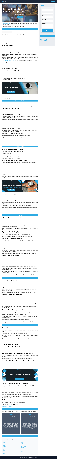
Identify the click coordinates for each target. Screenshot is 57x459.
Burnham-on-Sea (4, 406)
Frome (21, 450)
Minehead (21, 442)
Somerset (21, 451)
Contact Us (20, 278)
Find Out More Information (20, 146)
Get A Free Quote (20, 436)
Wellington (4, 446)
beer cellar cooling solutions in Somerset (9, 60)
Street (4, 445)
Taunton (8, 406)
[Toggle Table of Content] (10, 32)
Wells (3, 449)
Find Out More (20, 325)
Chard (4, 450)
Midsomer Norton (23, 446)
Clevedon (21, 443)
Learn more (20, 215)
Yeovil (4, 453)
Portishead (22, 447)
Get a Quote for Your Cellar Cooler (20, 100)
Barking (11, 406)
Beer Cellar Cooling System (7, 23)
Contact (53, 1)
